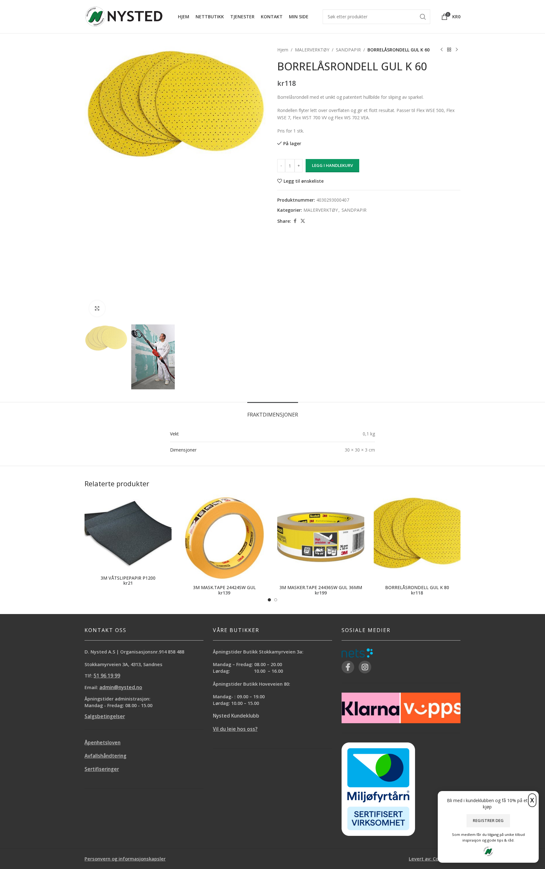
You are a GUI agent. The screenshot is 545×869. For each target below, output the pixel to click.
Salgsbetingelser (105, 716)
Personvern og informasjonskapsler (125, 858)
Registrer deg (488, 820)
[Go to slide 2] (275, 599)
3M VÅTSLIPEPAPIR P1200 (128, 578)
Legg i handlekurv (332, 165)
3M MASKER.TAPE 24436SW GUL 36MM (320, 587)
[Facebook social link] (295, 221)
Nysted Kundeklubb (236, 715)
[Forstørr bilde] (97, 308)
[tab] (272, 411)
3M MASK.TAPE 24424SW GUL (224, 587)
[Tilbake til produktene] (449, 50)
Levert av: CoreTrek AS (434, 858)
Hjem (282, 50)
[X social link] (303, 221)
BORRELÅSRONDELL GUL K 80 (417, 587)
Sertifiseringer (102, 769)
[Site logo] (124, 16)
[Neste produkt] (456, 50)
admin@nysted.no (120, 687)
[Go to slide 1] (269, 599)
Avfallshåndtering (105, 756)
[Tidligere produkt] (441, 50)
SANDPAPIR (348, 50)
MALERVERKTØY (312, 50)
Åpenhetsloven (102, 742)
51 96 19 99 (107, 675)
